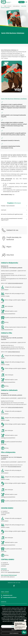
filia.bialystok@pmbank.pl (14, 466)
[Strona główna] (1, 6)
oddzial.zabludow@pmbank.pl (15, 407)
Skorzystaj (3, 601)
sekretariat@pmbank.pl (14, 572)
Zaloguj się (22, 2)
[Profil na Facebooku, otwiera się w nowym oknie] (14, 585)
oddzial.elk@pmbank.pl (14, 351)
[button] (26, 2)
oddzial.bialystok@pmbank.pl (15, 283)
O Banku (3, 605)
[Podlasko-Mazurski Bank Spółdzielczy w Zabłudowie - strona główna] (6, 2)
